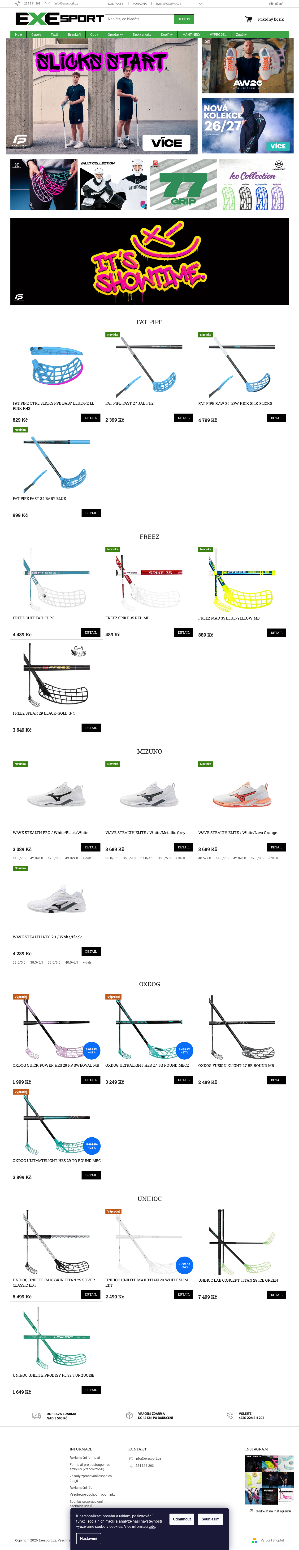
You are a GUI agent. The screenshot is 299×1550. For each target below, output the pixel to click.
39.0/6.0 (54, 962)
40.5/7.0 (204, 858)
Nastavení (88, 1538)
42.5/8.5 (54, 858)
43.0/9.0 (71, 858)
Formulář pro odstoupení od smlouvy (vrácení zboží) (90, 1467)
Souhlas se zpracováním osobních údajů (87, 1504)
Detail (91, 417)
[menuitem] (18, 34)
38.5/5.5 (36, 962)
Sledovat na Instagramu (273, 1511)
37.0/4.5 (146, 858)
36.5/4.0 (129, 858)
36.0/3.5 (111, 858)
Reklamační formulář (85, 1457)
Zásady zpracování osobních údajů (91, 1478)
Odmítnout (182, 1519)
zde (152, 1526)
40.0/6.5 (71, 962)
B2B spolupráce (168, 3)
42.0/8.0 (36, 858)
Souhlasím (211, 1519)
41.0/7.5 (19, 858)
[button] (20, 96)
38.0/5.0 (164, 858)
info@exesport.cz (148, 1458)
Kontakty (115, 3)
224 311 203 (144, 1465)
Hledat (184, 19)
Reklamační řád (81, 1487)
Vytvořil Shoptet (272, 1540)
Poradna (140, 3)
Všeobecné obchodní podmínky (92, 1494)
